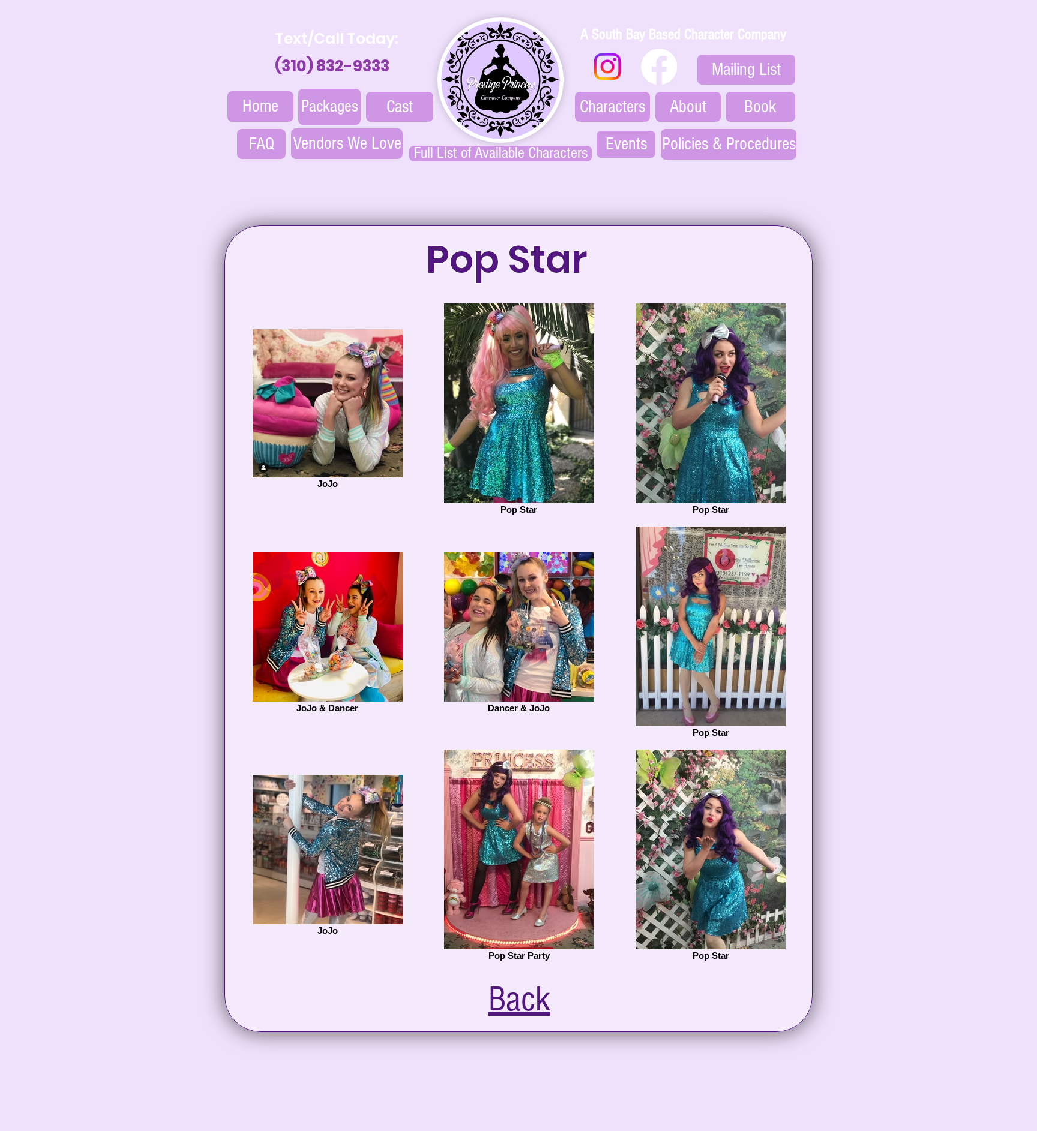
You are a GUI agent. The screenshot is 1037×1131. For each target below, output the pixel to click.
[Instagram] (607, 67)
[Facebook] (659, 67)
